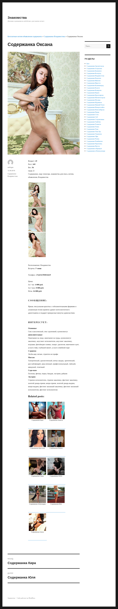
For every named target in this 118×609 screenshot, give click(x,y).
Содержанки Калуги (93, 88)
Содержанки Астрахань (94, 68)
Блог (88, 64)
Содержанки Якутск (93, 146)
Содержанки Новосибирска (95, 110)
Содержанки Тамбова (94, 122)
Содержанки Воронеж (94, 78)
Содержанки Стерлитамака (95, 119)
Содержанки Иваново (94, 80)
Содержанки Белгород (94, 73)
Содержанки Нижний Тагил (95, 105)
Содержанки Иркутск (93, 83)
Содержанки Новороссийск (95, 107)
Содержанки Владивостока (54, 36)
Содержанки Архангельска (95, 66)
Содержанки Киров (93, 93)
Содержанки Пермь (93, 112)
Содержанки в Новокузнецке (96, 151)
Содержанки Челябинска (95, 141)
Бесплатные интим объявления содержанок (25, 36)
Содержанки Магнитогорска (96, 97)
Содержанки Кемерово (94, 90)
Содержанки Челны (93, 139)
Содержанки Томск (93, 127)
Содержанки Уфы (92, 136)
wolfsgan (10, 167)
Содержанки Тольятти (94, 124)
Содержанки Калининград (95, 85)
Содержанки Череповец (94, 144)
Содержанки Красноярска (95, 95)
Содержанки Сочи (93, 114)
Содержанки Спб (92, 117)
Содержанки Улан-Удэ (94, 131)
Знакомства (17, 17)
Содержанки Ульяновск (94, 134)
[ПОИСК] (108, 46)
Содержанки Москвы (93, 100)
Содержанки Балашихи (94, 71)
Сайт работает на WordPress (26, 598)
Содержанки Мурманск (94, 102)
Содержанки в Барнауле (94, 148)
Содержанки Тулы (92, 129)
